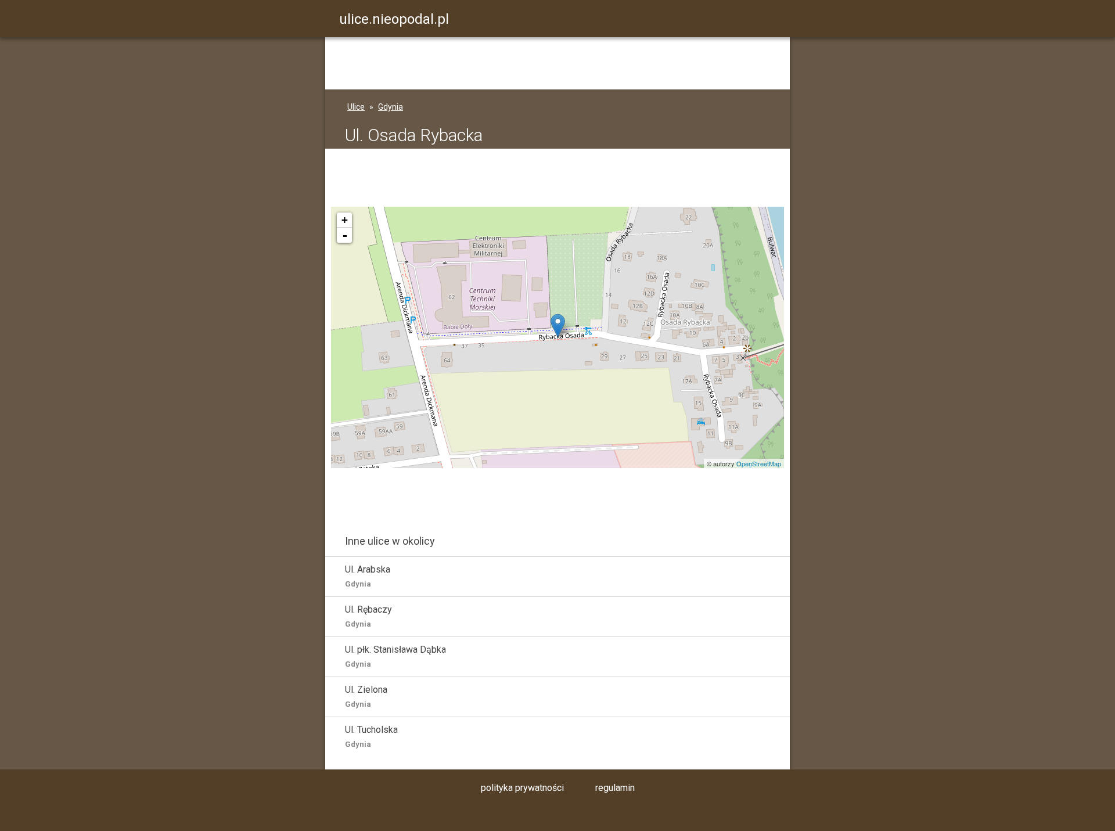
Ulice (356, 106)
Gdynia (390, 106)
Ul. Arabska (367, 576)
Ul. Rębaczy (368, 616)
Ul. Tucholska (371, 736)
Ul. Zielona (366, 696)
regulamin (615, 787)
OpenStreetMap (758, 463)
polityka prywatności (522, 787)
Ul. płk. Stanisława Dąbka (395, 656)
